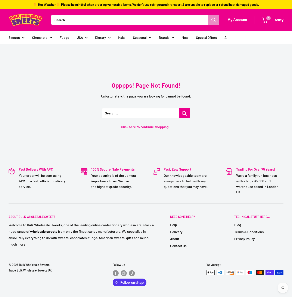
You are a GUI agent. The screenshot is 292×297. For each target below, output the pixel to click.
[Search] (213, 20)
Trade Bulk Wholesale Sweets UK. (31, 270)
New (185, 37)
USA (80, 37)
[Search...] (184, 113)
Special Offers (206, 37)
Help (173, 225)
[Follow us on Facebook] (116, 273)
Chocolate (39, 37)
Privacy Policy (244, 239)
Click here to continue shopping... (146, 127)
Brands (164, 37)
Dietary (100, 37)
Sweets (14, 37)
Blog (237, 225)
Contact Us (178, 246)
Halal (121, 37)
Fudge (64, 37)
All (226, 37)
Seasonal (140, 37)
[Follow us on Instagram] (124, 273)
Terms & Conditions (249, 232)
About (174, 239)
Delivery (176, 232)
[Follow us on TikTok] (132, 273)
